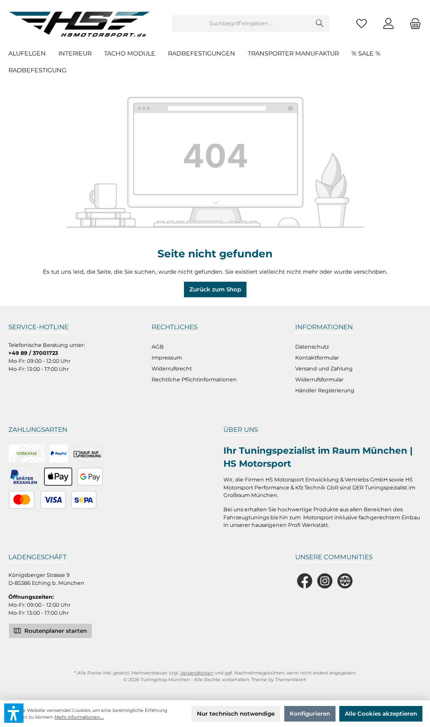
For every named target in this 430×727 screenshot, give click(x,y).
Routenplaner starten (55, 630)
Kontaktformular (317, 357)
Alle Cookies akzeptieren (381, 713)
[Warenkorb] (413, 23)
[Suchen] (319, 23)
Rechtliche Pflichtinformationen (194, 379)
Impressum (167, 357)
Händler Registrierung (324, 390)
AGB (158, 347)
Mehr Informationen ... (79, 717)
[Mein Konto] (388, 23)
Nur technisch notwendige (236, 713)
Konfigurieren (310, 713)
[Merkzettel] (361, 23)
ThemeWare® (291, 679)
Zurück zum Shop (215, 289)
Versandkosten (196, 673)
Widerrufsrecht (172, 368)
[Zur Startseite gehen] (81, 24)
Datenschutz (312, 347)
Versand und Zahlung (324, 368)
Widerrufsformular (319, 379)
